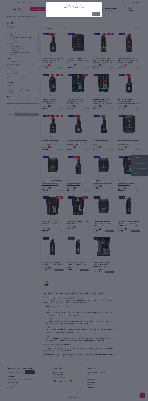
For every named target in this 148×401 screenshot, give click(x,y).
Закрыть (96, 14)
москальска (80, 7)
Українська (69, 7)
